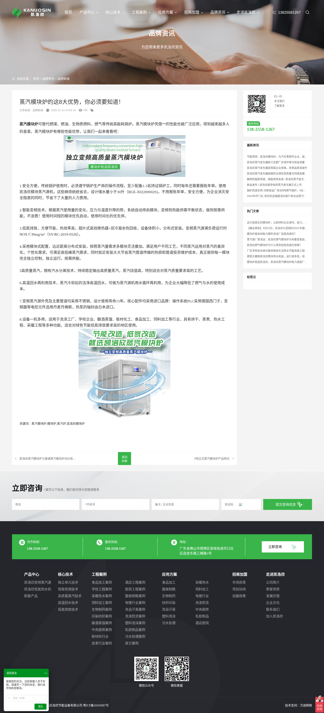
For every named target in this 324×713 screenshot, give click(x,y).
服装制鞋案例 (135, 596)
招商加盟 (191, 12)
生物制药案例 (102, 609)
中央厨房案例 (102, 630)
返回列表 (124, 459)
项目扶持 (239, 589)
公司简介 (273, 582)
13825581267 (289, 12)
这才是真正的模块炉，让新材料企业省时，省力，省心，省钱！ (283, 222)
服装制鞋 (169, 589)
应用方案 (165, 12)
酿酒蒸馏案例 (102, 623)
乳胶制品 (202, 616)
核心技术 (113, 12)
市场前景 (239, 582)
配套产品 (31, 596)
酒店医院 (202, 623)
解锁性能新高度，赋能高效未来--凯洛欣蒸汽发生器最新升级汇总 (284, 179)
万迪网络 (306, 705)
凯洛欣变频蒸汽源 (37, 582)
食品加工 (169, 582)
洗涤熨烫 (202, 603)
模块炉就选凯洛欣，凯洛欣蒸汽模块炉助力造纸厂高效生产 (281, 261)
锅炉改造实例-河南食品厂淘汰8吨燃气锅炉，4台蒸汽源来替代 (283, 190)
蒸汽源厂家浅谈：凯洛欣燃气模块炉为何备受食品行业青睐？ (282, 239)
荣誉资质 (273, 589)
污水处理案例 (135, 636)
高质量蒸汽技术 (70, 596)
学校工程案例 (102, 589)
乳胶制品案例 (135, 630)
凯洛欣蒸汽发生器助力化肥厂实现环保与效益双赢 (276, 162)
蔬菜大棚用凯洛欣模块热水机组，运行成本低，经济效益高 (281, 256)
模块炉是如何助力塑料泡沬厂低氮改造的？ (272, 233)
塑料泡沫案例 (135, 623)
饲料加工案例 (102, 603)
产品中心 (87, 12)
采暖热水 (202, 582)
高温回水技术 (68, 603)
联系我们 (273, 609)
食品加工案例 (102, 582)
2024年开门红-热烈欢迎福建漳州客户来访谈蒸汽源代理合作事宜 (284, 195)
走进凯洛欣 (246, 12)
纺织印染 (169, 603)
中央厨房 (202, 609)
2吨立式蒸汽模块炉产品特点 (212, 458)
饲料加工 (202, 589)
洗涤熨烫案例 (135, 616)
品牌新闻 (64, 78)
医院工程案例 (135, 589)
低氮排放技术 (68, 609)
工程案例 (139, 12)
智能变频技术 (68, 589)
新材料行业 (100, 636)
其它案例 (132, 643)
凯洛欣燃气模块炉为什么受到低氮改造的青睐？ (274, 244)
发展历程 (273, 596)
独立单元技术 (68, 582)
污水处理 (169, 623)
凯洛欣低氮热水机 (37, 589)
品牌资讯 (217, 12)
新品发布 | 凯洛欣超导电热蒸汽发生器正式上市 (274, 184)
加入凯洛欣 (274, 616)
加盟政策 (239, 596)
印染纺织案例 (102, 616)
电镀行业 (202, 596)
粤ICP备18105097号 (96, 705)
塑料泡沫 (169, 616)
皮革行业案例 (102, 643)
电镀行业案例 (135, 603)
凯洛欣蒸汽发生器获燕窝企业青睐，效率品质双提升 (277, 167)
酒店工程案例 (135, 582)
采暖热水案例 (102, 596)
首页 (68, 12)
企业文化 (273, 603)
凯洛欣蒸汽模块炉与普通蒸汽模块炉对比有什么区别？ (49, 458)
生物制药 (169, 596)
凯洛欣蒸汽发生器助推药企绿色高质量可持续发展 (276, 173)
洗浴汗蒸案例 (135, 609)
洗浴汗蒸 (169, 609)
